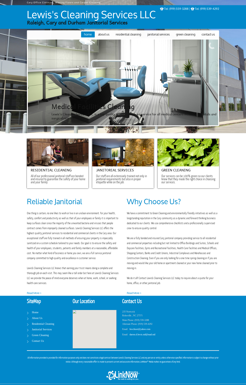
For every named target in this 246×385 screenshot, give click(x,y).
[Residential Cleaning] (57, 152)
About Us (103, 34)
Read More (33, 293)
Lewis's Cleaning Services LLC (91, 15)
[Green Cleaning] (188, 152)
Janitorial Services (158, 34)
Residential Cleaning (128, 34)
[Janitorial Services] (123, 152)
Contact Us (208, 34)
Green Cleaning (185, 34)
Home (88, 34)
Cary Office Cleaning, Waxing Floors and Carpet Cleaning (64, 3)
